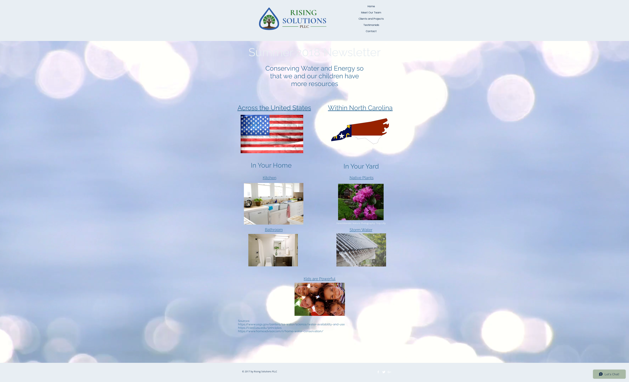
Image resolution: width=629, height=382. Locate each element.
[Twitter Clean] (384, 372)
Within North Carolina (360, 108)
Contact (371, 31)
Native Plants (362, 177)
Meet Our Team (371, 12)
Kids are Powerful (319, 278)
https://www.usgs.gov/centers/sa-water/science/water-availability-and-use (291, 324)
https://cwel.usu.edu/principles (260, 327)
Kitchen (269, 177)
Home (371, 6)
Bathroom (274, 229)
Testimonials (371, 25)
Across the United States (274, 108)
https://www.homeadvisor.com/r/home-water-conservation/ (280, 331)
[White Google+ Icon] (389, 372)
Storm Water (361, 229)
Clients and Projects (371, 19)
